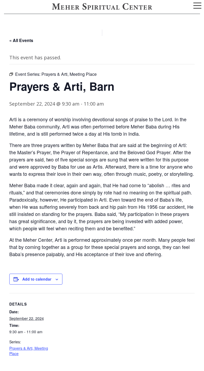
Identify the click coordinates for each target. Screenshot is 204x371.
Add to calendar (36, 279)
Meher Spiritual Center (102, 7)
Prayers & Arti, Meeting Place (28, 350)
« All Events (21, 40)
